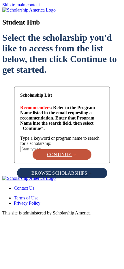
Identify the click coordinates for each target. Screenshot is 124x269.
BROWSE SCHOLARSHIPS (59, 173)
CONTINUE (59, 154)
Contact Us (24, 188)
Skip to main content (21, 4)
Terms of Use (26, 197)
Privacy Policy (27, 203)
